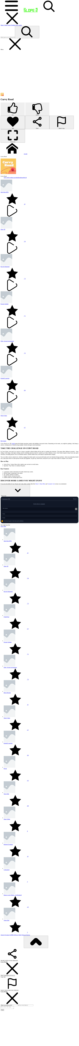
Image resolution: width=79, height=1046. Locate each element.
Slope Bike (42, 484)
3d (26, 177)
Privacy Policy (18, 935)
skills (18, 177)
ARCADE (6, 177)
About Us (3, 935)
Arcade (25, 154)
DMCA (13, 935)
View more (3, 526)
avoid (10, 177)
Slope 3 (37, 484)
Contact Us (8, 935)
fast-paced (14, 177)
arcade (13, 443)
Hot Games (3, 441)
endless (21, 177)
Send (2, 1010)
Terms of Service (26, 935)
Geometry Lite (51, 484)
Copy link (3, 977)
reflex (24, 177)
